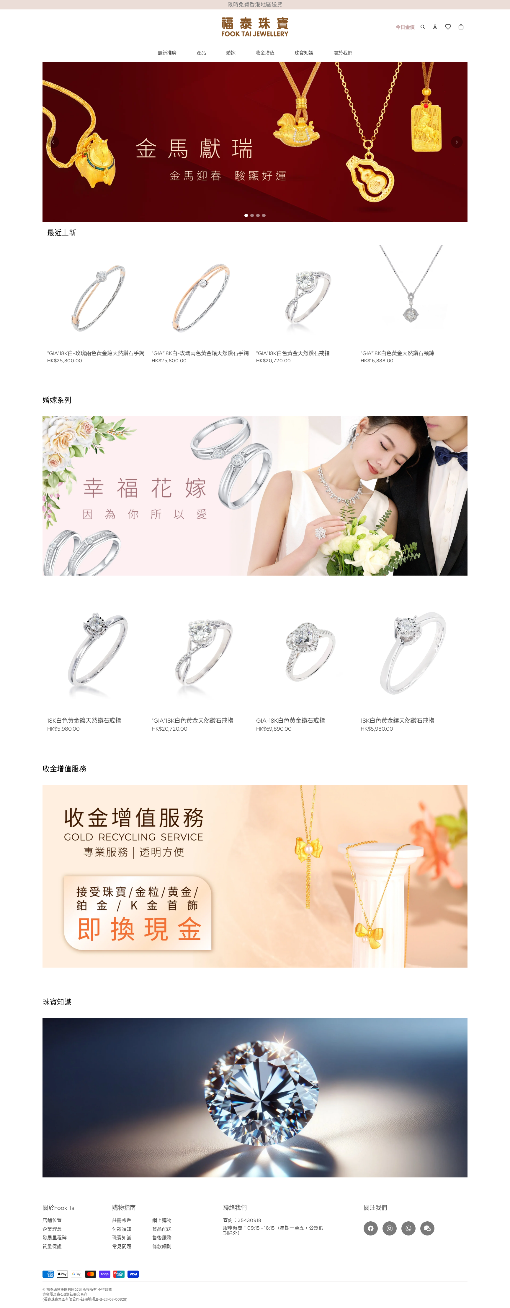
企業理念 (52, 1229)
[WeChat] (427, 1228)
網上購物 (162, 1220)
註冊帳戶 (122, 1220)
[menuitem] (167, 53)
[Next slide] (457, 142)
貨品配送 (162, 1229)
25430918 (249, 1220)
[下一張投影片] (444, 304)
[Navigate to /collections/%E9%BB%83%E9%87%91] (255, 142)
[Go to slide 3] (258, 215)
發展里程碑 (54, 1238)
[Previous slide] (53, 142)
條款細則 (162, 1246)
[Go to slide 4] (264, 215)
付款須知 (122, 1229)
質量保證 (52, 1246)
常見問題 (122, 1246)
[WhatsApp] (408, 1228)
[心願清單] (448, 26)
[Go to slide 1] (246, 215)
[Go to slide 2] (252, 215)
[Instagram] (389, 1228)
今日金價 (405, 27)
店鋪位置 (52, 1220)
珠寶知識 (122, 1238)
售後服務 (162, 1238)
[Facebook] (371, 1228)
